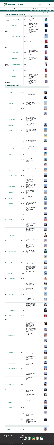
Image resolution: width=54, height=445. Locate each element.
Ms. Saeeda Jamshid (11, 141)
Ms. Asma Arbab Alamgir (11, 119)
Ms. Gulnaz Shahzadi (11, 294)
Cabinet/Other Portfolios (35, 8)
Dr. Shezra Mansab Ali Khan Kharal (17, 36)
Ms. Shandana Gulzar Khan (16, 19)
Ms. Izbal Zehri (10, 402)
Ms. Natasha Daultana (11, 262)
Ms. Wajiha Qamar (10, 192)
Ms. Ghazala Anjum (10, 103)
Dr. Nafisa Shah (14, 58)
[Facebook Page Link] (44, 1)
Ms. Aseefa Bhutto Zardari (16, 64)
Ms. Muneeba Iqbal (10, 159)
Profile (46, 21)
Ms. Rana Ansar (10, 389)
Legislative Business (17, 8)
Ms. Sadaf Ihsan (10, 130)
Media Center (42, 8)
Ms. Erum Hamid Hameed (11, 278)
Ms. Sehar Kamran (10, 323)
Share (45, 12)
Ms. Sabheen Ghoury (11, 384)
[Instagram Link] (48, 1)
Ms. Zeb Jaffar (10, 198)
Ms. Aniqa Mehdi (14, 25)
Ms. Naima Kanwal (10, 125)
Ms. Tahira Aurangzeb (11, 148)
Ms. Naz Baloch (10, 373)
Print (48, 12)
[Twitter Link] (43, 1)
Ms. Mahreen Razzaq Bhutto (12, 363)
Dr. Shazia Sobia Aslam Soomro (12, 368)
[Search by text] (49, 4)
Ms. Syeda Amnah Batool (11, 310)
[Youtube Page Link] (46, 1)
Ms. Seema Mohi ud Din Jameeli (12, 175)
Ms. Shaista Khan (10, 92)
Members (23, 8)
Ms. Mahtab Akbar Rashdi (11, 352)
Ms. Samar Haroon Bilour (11, 135)
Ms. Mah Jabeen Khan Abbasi (12, 289)
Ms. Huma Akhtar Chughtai (11, 283)
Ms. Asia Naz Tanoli (10, 214)
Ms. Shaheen (9, 108)
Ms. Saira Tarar (10, 273)
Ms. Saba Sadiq (10, 219)
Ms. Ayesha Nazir (14, 41)
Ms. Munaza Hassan (10, 240)
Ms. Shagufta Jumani (11, 335)
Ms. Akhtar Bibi (10, 413)
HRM (46, 8)
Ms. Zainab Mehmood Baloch (12, 251)
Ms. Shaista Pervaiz (10, 154)
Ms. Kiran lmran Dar (10, 203)
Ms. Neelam (9, 429)
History (12, 8)
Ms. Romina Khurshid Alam (11, 186)
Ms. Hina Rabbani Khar (11, 235)
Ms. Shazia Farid (10, 305)
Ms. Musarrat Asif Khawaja (11, 170)
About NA (8, 8)
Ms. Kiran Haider (10, 407)
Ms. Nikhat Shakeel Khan (11, 379)
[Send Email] (49, 1)
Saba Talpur (14, 76)
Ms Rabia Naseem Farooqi (11, 315)
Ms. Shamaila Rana (10, 299)
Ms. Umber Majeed (15, 52)
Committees (28, 8)
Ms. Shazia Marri (14, 70)
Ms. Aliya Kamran (10, 419)
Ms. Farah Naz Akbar (11, 224)
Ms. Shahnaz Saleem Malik (11, 230)
